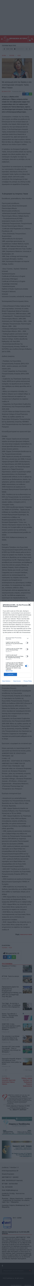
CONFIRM (10, 674)
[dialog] (17, 643)
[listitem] (17, 638)
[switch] (26, 643)
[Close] (30, 605)
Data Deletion (6, 681)
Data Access (17, 681)
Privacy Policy (28, 681)
